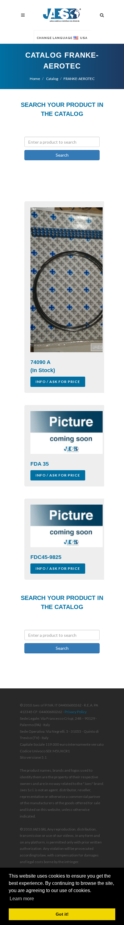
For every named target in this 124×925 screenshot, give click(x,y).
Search (62, 155)
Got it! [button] (62, 914)
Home (35, 78)
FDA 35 (39, 464)
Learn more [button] (22, 898)
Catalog (51, 78)
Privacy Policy (76, 712)
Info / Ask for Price (58, 381)
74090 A (40, 362)
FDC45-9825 (45, 557)
